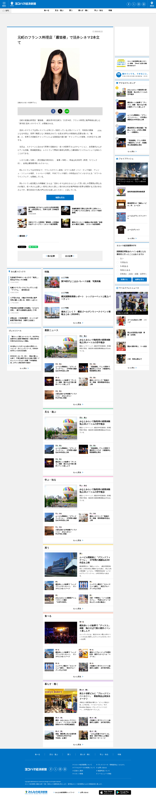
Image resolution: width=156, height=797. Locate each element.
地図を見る (60, 197)
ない (122, 258)
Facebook (129, 4)
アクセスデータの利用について (84, 767)
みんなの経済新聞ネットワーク (36, 792)
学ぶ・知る (98, 10)
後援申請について (104, 771)
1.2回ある (124, 262)
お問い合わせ (102, 767)
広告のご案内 (78, 771)
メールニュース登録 (104, 774)
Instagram (139, 4)
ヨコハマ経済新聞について (83, 765)
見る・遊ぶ (59, 10)
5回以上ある (125, 270)
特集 (110, 10)
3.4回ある (124, 266)
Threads (144, 4)
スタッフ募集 (78, 774)
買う (71, 10)
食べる (46, 10)
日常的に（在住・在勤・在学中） (133, 274)
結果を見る (139, 279)
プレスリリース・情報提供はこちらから (111, 765)
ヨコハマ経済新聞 (23, 4)
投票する (124, 279)
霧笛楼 (22, 236)
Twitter (134, 4)
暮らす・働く (83, 10)
